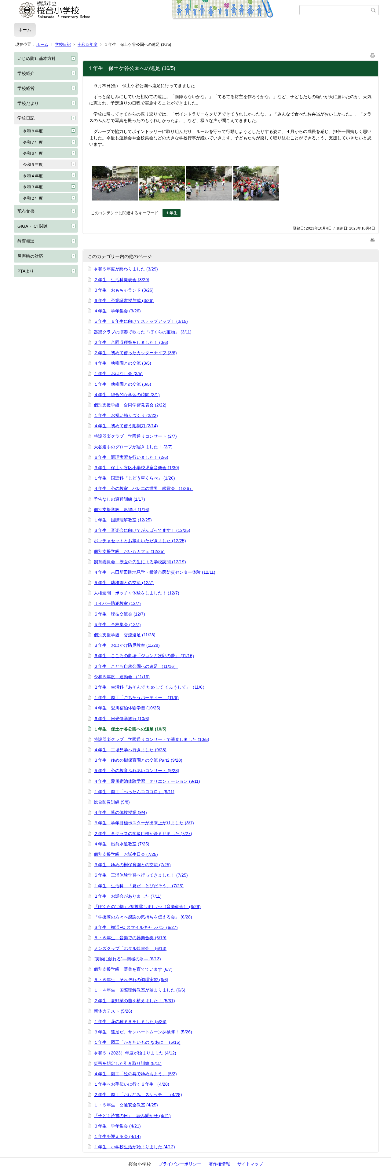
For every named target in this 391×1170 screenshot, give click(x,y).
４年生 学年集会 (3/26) (117, 310)
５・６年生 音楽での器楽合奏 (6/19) (130, 937)
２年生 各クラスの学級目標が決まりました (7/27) (143, 833)
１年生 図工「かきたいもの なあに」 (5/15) (137, 1042)
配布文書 (26, 211)
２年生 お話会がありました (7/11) (128, 896)
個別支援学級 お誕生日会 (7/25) (126, 854)
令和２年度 (33, 198)
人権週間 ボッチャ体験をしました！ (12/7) (136, 593)
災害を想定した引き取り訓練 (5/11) (128, 1063)
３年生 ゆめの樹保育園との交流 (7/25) (132, 864)
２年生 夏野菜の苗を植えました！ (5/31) (134, 1000)
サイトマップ (250, 1163)
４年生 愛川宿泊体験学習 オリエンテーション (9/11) (147, 781)
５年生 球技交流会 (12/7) (119, 614)
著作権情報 (219, 1163)
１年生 (171, 213)
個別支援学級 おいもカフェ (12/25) (129, 551)
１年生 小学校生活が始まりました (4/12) (134, 1146)
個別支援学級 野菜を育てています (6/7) (133, 969)
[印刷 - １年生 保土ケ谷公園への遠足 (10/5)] (373, 54)
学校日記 (63, 44)
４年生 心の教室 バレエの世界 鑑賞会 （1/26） (143, 488)
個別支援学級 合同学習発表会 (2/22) (130, 405)
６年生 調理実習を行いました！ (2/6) (131, 457)
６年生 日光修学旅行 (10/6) (121, 718)
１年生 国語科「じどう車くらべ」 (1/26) (134, 478)
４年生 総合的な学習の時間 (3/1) (127, 394)
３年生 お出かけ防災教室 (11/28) (127, 645)
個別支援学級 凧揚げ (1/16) (121, 509)
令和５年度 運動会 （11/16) (122, 676)
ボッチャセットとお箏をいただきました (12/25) (140, 540)
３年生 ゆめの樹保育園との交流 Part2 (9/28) (138, 760)
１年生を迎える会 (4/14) (117, 1136)
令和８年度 (33, 131)
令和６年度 (33, 153)
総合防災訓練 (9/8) (112, 802)
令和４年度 (33, 176)
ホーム (24, 29)
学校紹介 (26, 73)
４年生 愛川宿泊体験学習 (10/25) (127, 707)
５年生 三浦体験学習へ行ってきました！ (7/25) (141, 875)
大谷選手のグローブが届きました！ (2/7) (133, 446)
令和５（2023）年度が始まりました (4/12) (135, 1052)
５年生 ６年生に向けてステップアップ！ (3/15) (141, 321)
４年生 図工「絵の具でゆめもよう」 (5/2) (135, 1073)
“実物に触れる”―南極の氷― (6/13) (127, 958)
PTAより (25, 271)
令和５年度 (87, 44)
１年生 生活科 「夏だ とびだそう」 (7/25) (139, 885)
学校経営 (26, 88)
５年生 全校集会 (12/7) (117, 624)
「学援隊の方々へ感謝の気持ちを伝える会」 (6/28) (143, 916)
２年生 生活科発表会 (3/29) (121, 279)
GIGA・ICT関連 (32, 226)
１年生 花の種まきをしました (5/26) (130, 1021)
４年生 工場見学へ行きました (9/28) (130, 749)
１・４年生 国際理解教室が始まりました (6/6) (139, 990)
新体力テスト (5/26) (113, 1011)
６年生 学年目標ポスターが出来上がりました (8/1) (144, 822)
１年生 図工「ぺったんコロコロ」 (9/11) (134, 791)
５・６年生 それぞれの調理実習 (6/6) (131, 979)
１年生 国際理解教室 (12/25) (123, 519)
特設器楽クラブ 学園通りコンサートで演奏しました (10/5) (151, 739)
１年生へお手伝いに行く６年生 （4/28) (131, 1084)
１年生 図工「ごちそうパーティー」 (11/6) (136, 697)
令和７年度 (33, 142)
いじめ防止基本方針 (36, 58)
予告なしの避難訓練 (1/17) (119, 499)
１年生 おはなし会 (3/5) (118, 373)
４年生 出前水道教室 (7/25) (121, 843)
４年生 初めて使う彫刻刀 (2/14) (126, 425)
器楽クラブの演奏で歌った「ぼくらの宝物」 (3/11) (143, 331)
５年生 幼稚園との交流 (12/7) (124, 582)
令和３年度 (33, 187)
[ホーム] (156, 10)
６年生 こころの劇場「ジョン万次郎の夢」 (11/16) (144, 655)
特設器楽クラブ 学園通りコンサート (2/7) (135, 436)
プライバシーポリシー (180, 1163)
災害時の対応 (30, 256)
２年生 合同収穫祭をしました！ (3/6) (131, 342)
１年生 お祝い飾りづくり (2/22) (126, 415)
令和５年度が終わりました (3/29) (126, 269)
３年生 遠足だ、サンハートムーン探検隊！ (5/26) (143, 1031)
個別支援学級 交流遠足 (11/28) (124, 634)
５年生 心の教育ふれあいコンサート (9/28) (136, 770)
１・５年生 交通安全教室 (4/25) (126, 1104)
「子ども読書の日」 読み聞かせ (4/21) (132, 1115)
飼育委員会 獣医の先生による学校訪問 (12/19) (140, 561)
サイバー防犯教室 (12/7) (117, 603)
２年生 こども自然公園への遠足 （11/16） (136, 666)
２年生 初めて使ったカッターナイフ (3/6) (135, 352)
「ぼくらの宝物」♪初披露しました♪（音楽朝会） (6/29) (147, 906)
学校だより (28, 103)
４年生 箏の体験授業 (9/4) (120, 812)
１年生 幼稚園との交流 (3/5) (122, 384)
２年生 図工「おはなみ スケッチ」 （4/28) (138, 1094)
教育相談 (26, 241)
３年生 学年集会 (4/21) (117, 1126)
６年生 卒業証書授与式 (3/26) (124, 300)
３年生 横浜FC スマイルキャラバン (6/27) (136, 927)
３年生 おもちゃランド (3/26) (124, 290)
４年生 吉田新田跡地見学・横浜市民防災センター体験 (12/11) (154, 572)
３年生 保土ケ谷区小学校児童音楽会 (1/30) (136, 467)
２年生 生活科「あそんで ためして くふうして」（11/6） (150, 687)
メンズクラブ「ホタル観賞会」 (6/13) (130, 948)
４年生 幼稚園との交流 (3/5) (122, 363)
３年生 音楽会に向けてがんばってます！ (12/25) (142, 530)
